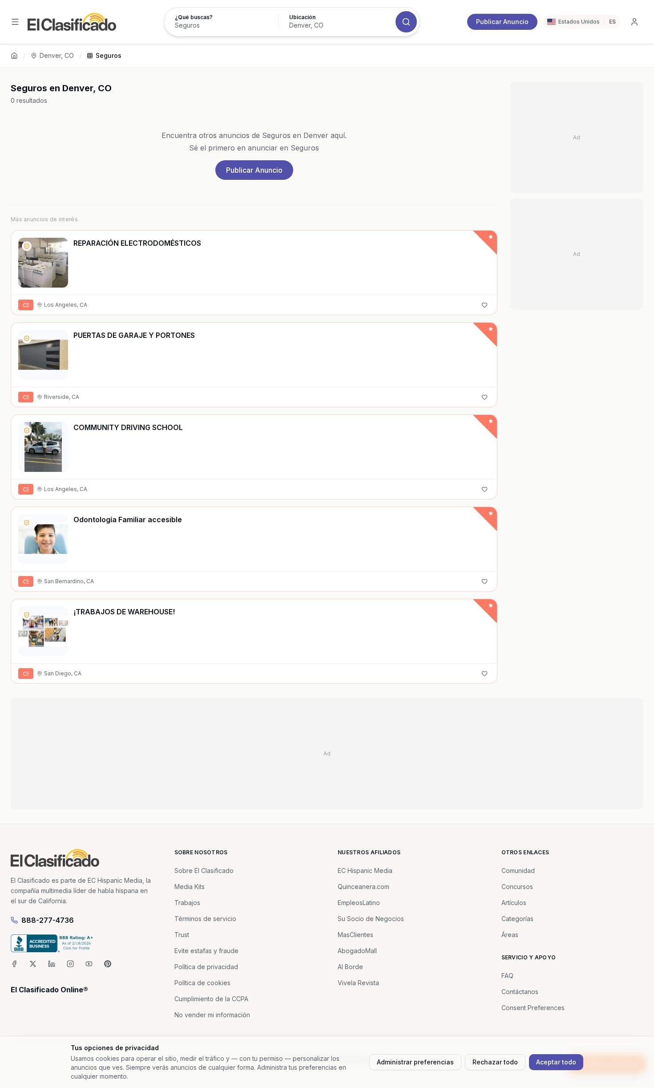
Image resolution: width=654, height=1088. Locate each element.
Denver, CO (57, 55)
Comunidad (518, 870)
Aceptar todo (556, 1062)
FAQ (507, 975)
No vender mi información (212, 1015)
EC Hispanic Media (365, 870)
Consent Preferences (533, 1007)
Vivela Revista (358, 983)
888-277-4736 (47, 920)
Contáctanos (519, 991)
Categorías (517, 918)
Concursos (517, 886)
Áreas (509, 934)
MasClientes (355, 934)
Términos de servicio (205, 918)
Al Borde (350, 966)
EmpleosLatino (359, 902)
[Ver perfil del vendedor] (27, 246)
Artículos (513, 902)
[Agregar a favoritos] (484, 305)
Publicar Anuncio (502, 21)
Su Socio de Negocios (371, 918)
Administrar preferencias (415, 1062)
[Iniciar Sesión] (634, 22)
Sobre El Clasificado (204, 870)
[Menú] (15, 22)
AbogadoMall (357, 950)
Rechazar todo (495, 1062)
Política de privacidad (206, 966)
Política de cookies (202, 983)
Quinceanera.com (363, 886)
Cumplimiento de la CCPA (211, 999)
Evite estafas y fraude (206, 950)
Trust (181, 934)
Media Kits (189, 886)
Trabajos (187, 902)
